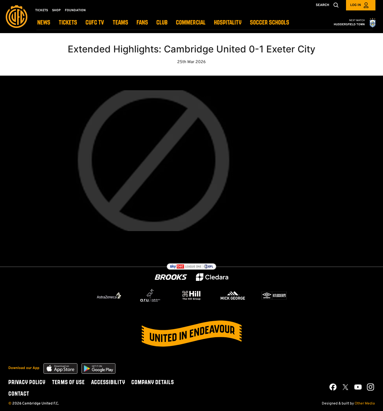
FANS (142, 23)
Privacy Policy (27, 382)
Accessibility (108, 382)
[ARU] (150, 295)
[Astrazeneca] (109, 295)
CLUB (162, 23)
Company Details (152, 382)
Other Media (365, 403)
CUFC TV (94, 23)
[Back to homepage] (16, 16)
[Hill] (191, 295)
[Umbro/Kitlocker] (274, 295)
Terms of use (68, 382)
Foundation (75, 10)
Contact (18, 394)
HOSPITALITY (228, 23)
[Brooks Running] (171, 277)
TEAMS (120, 23)
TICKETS (68, 23)
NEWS (43, 23)
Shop (56, 10)
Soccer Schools (269, 23)
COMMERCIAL (191, 23)
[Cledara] (212, 277)
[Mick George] (233, 295)
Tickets (41, 10)
